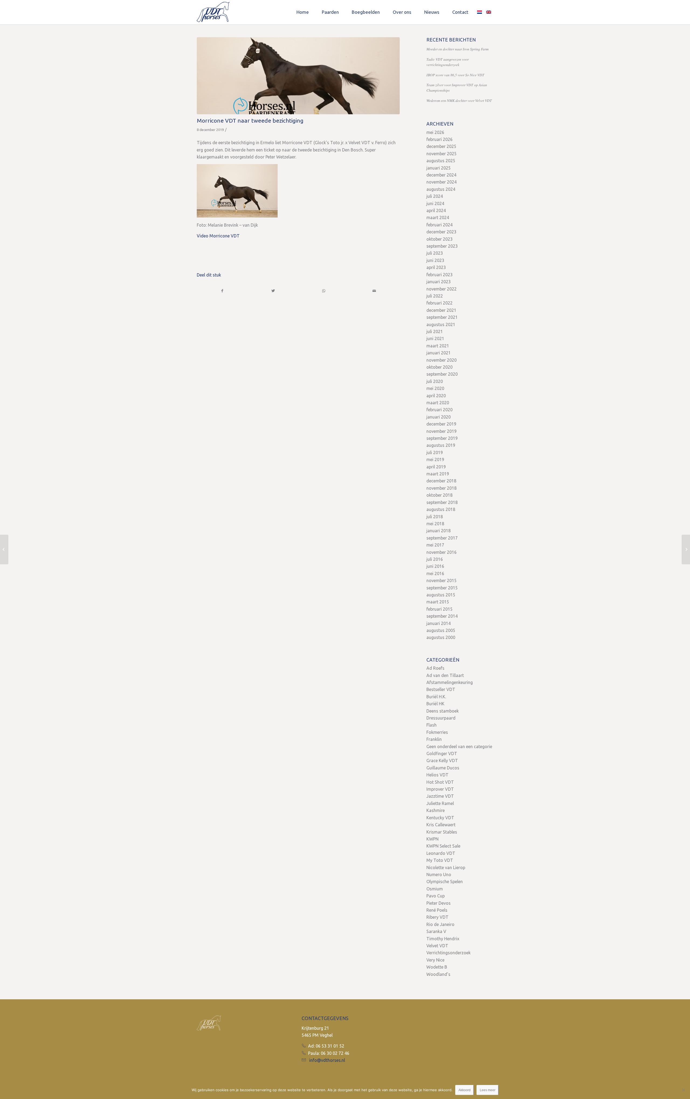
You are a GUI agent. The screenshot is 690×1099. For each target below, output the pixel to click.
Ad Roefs (435, 668)
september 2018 (442, 502)
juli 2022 (434, 295)
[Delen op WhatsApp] (324, 290)
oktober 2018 (439, 495)
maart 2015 (437, 601)
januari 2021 (438, 352)
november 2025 (441, 153)
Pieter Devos (438, 903)
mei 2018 (435, 523)
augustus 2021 (440, 324)
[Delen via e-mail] (374, 290)
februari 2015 (439, 609)
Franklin (434, 739)
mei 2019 (435, 459)
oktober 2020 (439, 367)
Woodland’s (438, 974)
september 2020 (442, 374)
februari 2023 (439, 274)
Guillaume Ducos (442, 767)
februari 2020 (439, 409)
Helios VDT (437, 774)
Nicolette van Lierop (445, 867)
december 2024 (441, 174)
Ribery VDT (437, 917)
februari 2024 (439, 224)
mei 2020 (435, 388)
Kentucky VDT (440, 817)
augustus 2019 (440, 445)
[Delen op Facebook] (222, 290)
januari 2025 (438, 167)
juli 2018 (434, 516)
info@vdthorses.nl (327, 1060)
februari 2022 (439, 302)
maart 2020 (437, 402)
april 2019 (436, 466)
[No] (683, 1090)
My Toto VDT (439, 860)
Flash (431, 725)
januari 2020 (438, 416)
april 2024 (436, 210)
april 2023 (436, 267)
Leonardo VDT (440, 853)
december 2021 (441, 310)
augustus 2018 (440, 509)
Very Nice (435, 960)
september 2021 (442, 317)
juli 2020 (434, 381)
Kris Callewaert (441, 824)
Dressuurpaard (441, 718)
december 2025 (441, 146)
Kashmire (435, 810)
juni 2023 (435, 260)
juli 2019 (434, 452)
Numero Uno (438, 874)
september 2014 (442, 616)
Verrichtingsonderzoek (448, 952)
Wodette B (436, 967)
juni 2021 (435, 338)
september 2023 (442, 246)
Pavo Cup (435, 895)
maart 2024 (437, 217)
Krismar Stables (441, 832)
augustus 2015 (440, 594)
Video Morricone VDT (218, 235)
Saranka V (436, 931)
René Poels (436, 910)
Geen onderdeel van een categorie (459, 746)
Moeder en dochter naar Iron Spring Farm (457, 48)
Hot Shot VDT (440, 782)
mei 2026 (435, 132)
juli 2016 (434, 559)
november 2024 (441, 181)
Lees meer (487, 1090)
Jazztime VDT (440, 796)
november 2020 (441, 360)
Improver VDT (440, 789)
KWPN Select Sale (443, 846)
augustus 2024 (440, 189)
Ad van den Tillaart (445, 675)
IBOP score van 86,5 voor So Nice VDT (455, 74)
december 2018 (441, 480)
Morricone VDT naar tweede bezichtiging (250, 120)
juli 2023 (434, 253)
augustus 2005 (440, 630)
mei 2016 (435, 573)
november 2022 (441, 288)
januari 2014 (438, 623)
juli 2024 (434, 196)
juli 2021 (434, 331)
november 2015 (441, 580)
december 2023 (441, 231)
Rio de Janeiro (440, 924)
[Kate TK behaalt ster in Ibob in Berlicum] (4, 549)
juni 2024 (435, 203)
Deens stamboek (442, 711)
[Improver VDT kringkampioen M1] (686, 549)
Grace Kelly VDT (442, 760)
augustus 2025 (440, 160)
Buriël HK (435, 703)
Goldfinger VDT (441, 753)
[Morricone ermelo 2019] (298, 75)
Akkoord (464, 1090)
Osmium (434, 888)
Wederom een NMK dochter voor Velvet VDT (459, 100)
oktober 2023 (439, 239)
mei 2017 (435, 544)
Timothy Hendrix (442, 938)
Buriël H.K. (436, 696)
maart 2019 (437, 473)
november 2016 (441, 552)
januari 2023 (438, 281)
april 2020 (436, 395)
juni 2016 (435, 566)
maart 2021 (437, 345)
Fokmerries (437, 732)
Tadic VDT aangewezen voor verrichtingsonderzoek (447, 62)
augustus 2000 (440, 637)
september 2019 (442, 438)
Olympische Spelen (444, 881)
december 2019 (441, 423)
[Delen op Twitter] (273, 290)
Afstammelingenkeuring (449, 682)
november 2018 (441, 488)
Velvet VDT (437, 945)
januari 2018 (438, 530)
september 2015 (442, 587)
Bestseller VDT (440, 689)
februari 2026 (439, 139)
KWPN (432, 839)
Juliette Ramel (440, 803)
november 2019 (441, 431)
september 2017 (442, 537)
